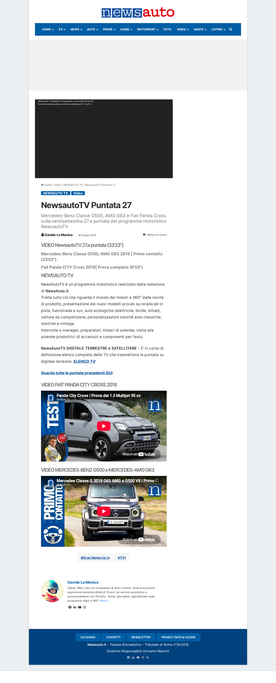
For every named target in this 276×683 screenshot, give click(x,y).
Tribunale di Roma (158, 645)
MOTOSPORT (146, 29)
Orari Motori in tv (96, 558)
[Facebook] (69, 607)
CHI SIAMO (87, 637)
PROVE (108, 29)
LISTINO (216, 29)
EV (61, 29)
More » (104, 600)
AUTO (91, 29)
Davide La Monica (59, 235)
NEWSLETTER (141, 637)
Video (57, 184)
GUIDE (124, 29)
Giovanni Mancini (156, 651)
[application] (104, 138)
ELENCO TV (85, 361)
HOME (46, 29)
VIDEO (181, 29)
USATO (198, 29)
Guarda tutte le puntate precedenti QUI (77, 373)
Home (47, 184)
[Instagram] (84, 607)
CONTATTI (113, 637)
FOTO (167, 29)
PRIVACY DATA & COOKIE (178, 637)
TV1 (123, 558)
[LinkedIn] (74, 607)
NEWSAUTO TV (73, 184)
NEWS (75, 29)
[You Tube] (79, 607)
